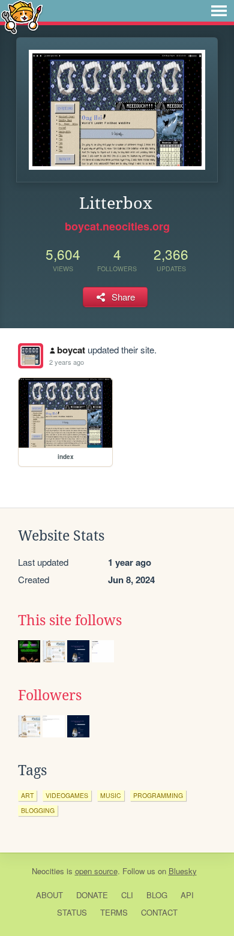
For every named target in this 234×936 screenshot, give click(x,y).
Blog (156, 895)
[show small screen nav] (219, 11)
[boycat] (30, 356)
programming (158, 795)
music (110, 795)
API (187, 895)
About (49, 895)
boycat (71, 349)
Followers (50, 695)
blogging (38, 810)
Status (72, 912)
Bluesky (183, 871)
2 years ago (66, 362)
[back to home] (22, 16)
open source (96, 871)
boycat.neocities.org (117, 226)
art (27, 795)
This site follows (70, 620)
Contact (159, 912)
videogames (67, 795)
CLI (127, 895)
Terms (114, 912)
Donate (92, 895)
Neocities (48, 871)
